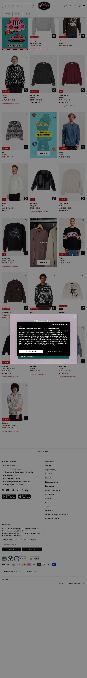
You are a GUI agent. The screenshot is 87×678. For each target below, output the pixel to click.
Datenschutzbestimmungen (59, 324)
